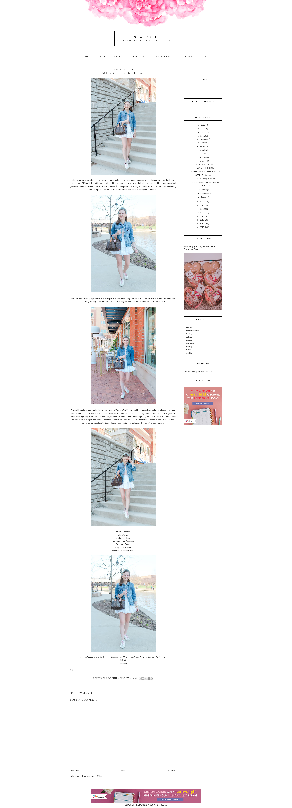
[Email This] (140, 678)
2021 (202, 136)
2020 (202, 202)
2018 (202, 209)
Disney (189, 327)
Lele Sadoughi (128, 541)
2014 (202, 224)
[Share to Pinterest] (151, 678)
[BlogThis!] (142, 678)
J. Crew (126, 538)
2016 (202, 216)
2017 (202, 213)
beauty (189, 334)
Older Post (171, 770)
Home (86, 57)
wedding (189, 353)
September (204, 146)
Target (128, 544)
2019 (202, 205)
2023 (203, 129)
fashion (189, 340)
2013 (202, 227)
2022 (202, 132)
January (204, 197)
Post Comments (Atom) (92, 776)
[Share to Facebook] (148, 678)
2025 (203, 125)
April (204, 161)
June (204, 154)
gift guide (190, 343)
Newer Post (75, 770)
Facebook (186, 57)
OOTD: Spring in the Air (205, 179)
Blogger (208, 380)
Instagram (138, 57)
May (204, 157)
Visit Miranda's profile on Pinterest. (198, 372)
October (204, 143)
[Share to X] (145, 678)
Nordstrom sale (192, 331)
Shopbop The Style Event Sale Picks (205, 172)
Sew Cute (146, 37)
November (204, 139)
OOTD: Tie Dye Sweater (205, 175)
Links (206, 57)
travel (188, 350)
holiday (189, 347)
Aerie (125, 535)
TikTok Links (163, 57)
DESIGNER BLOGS (158, 805)
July (204, 150)
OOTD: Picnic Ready (205, 168)
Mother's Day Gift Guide (205, 164)
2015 (202, 220)
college (189, 337)
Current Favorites (111, 57)
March (204, 190)
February (204, 193)
